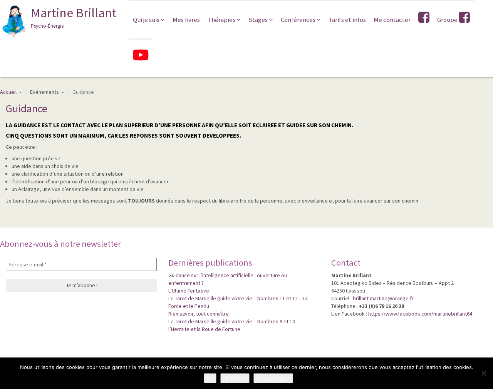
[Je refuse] (483, 373)
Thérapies (222, 19)
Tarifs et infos (347, 19)
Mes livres (186, 19)
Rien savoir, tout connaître (198, 313)
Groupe (448, 19)
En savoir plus (273, 378)
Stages (258, 19)
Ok (210, 378)
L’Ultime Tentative (188, 290)
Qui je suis (147, 19)
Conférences (299, 19)
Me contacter (392, 19)
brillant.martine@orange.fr (383, 298)
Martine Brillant (74, 17)
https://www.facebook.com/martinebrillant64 (420, 313)
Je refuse (234, 378)
